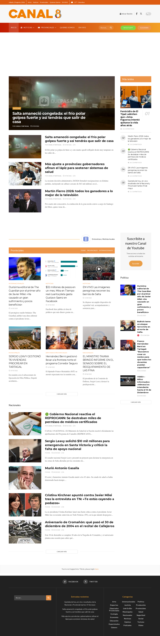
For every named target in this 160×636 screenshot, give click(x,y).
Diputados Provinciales (56, 352)
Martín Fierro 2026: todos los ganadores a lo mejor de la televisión (139, 138)
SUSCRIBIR (144, 28)
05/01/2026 (68, 426)
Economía (114, 617)
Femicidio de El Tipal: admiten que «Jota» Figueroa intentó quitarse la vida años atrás (130, 118)
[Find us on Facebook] (136, 13)
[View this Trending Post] (138, 335)
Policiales (128, 625)
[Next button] (113, 103)
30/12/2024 (56, 530)
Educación (114, 621)
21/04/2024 (145, 335)
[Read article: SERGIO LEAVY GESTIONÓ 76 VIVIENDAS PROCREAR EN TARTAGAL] (25, 337)
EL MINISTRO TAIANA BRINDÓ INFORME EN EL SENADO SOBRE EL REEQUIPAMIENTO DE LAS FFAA (98, 363)
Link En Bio (127, 608)
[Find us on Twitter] (141, 13)
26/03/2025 (56, 453)
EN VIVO (65, 2)
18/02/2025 (56, 507)
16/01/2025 (142, 315)
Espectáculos (114, 624)
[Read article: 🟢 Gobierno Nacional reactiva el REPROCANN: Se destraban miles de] (25, 423)
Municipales (14, 352)
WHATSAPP (128, 28)
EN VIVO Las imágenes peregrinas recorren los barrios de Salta (96, 291)
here (96, 569)
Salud (140, 612)
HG (49, 453)
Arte (114, 602)
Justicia (127, 605)
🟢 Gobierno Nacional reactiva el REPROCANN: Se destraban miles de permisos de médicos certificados (73, 418)
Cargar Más (62, 394)
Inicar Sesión (127, 14)
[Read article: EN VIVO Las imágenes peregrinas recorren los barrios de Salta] (99, 268)
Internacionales (106, 250)
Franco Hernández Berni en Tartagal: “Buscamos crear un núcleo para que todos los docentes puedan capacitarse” (144, 354)
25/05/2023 (142, 396)
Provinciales (44, 2)
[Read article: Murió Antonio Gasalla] (25, 477)
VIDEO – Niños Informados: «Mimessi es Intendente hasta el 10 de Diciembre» (144, 385)
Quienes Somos (55, 2)
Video (140, 625)
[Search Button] (110, 27)
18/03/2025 (56, 472)
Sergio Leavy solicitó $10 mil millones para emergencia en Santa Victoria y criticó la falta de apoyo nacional (77, 445)
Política (141, 602)
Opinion (127, 622)
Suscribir (135, 263)
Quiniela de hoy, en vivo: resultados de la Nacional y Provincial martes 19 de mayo (139, 185)
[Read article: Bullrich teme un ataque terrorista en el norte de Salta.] (127, 325)
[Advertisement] (80, 53)
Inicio (30, 2)
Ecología (114, 614)
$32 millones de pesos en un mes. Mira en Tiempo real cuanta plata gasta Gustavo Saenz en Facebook (60, 294)
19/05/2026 (35, 126)
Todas (83, 250)
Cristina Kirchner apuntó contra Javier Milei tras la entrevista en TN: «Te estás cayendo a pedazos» (79, 499)
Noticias (35, 2)
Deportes (114, 605)
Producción (141, 605)
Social (140, 618)
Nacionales (88, 352)
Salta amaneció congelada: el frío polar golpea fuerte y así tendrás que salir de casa (49, 117)
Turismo (140, 622)
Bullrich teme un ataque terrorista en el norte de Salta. (143, 326)
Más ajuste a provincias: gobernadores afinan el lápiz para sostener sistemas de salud (76, 168)
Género (114, 627)
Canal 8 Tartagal (22, 126)
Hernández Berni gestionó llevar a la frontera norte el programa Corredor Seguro (62, 360)
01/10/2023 (142, 371)
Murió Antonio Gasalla (62, 468)
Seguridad (141, 615)
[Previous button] (10, 103)
